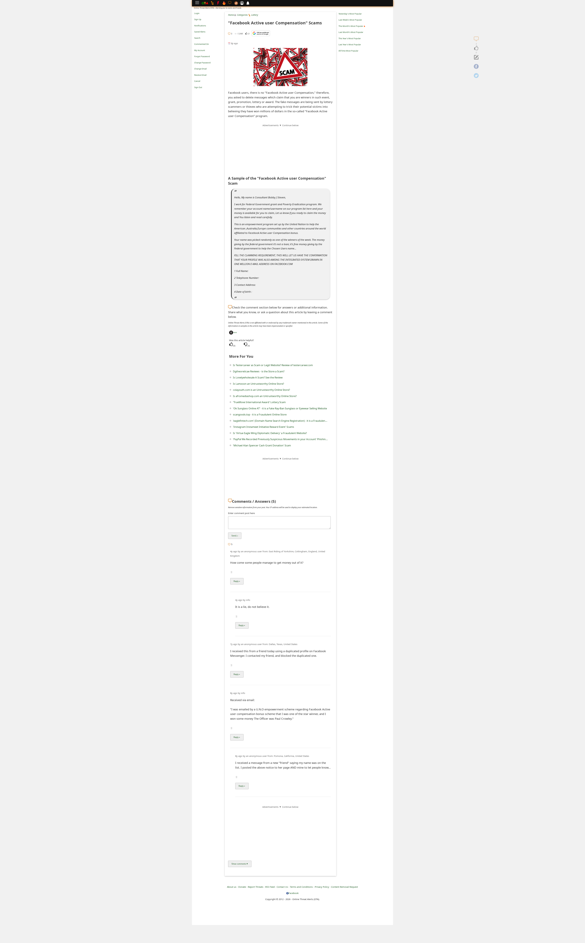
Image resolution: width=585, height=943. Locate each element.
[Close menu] (195, 91)
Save (235, 332)
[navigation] (476, 48)
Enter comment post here (241, 513)
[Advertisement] (280, 148)
